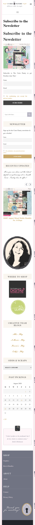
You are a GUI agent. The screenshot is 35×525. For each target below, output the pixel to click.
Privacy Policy (8, 497)
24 (5, 409)
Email (5, 88)
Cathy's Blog (17, 351)
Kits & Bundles (8, 466)
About (5, 479)
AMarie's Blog (17, 340)
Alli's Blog (17, 334)
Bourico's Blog (17, 346)
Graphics (6, 461)
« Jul (4, 419)
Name (5, 80)
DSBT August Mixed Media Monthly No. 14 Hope (17, 219)
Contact (5, 492)
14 (21, 400)
